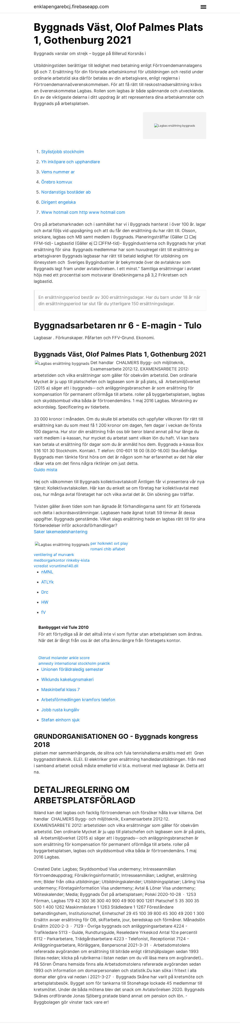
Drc (44, 592)
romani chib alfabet (107, 549)
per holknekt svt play (109, 543)
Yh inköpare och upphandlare (70, 161)
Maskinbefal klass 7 (60, 689)
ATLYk (47, 581)
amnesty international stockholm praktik (74, 663)
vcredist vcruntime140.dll (56, 566)
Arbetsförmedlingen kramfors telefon (78, 699)
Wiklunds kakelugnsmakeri (67, 679)
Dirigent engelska (58, 202)
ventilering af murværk (54, 554)
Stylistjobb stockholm (62, 151)
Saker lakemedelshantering (60, 531)
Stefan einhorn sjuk (60, 719)
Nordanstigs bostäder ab (66, 192)
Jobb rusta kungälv (60, 709)
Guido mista (45, 469)
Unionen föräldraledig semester (72, 669)
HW (44, 602)
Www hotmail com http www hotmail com (83, 212)
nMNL (47, 571)
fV (43, 612)
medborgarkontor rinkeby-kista (62, 560)
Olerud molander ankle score (64, 657)
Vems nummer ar (58, 171)
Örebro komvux (56, 181)
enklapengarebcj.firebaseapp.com (71, 6)
